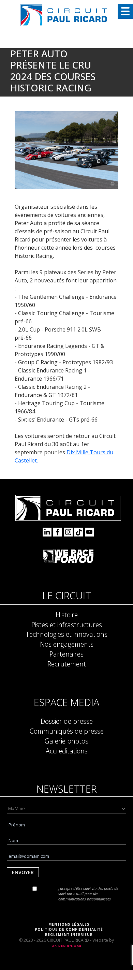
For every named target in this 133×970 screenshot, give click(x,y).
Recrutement (66, 663)
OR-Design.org (66, 945)
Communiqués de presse (67, 731)
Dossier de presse (67, 721)
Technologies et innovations (66, 634)
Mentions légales (68, 924)
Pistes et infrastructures (66, 624)
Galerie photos (66, 741)
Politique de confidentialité (69, 929)
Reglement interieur (69, 934)
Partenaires (66, 654)
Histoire (67, 614)
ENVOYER (23, 872)
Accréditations (67, 750)
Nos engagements (66, 644)
